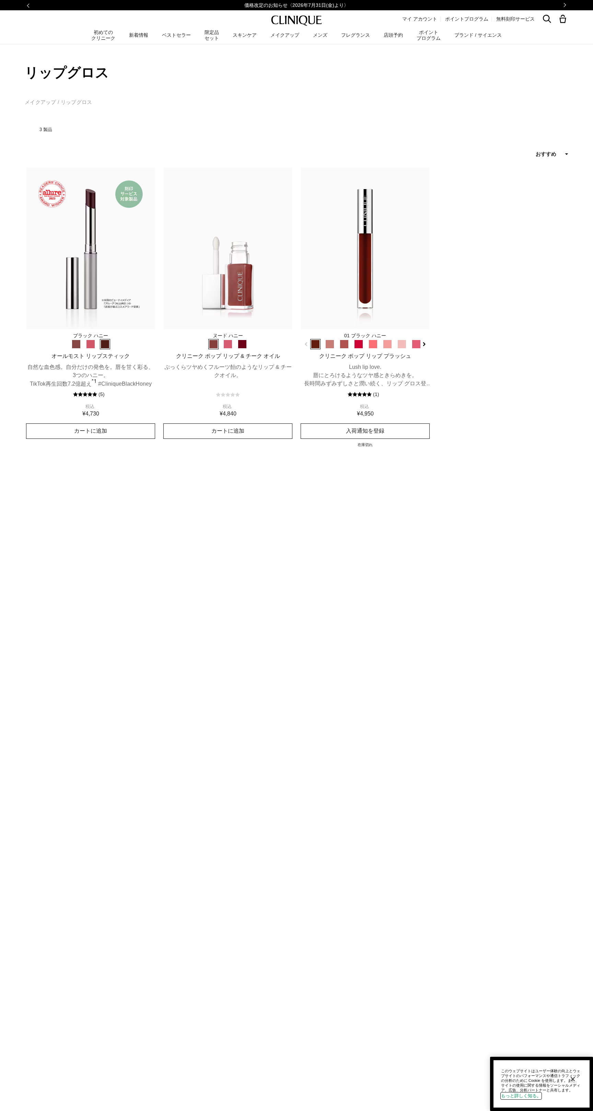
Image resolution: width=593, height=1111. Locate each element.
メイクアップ (40, 102)
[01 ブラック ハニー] (315, 344)
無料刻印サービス (515, 19)
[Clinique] (296, 20)
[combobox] (522, 154)
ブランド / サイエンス (478, 35)
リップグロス (76, 102)
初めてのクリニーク (103, 35)
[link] (90, 248)
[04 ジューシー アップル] (358, 344)
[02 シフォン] (330, 344)
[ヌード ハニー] (76, 344)
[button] (564, 19)
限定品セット (212, 35)
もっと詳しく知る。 (521, 1095)
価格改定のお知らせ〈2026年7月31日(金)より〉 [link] (296, 5)
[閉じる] (572, 1079)
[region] (541, 1084)
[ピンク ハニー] (90, 344)
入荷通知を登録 (365, 431)
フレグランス (355, 35)
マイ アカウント (419, 19)
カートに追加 (90, 431)
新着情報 (138, 35)
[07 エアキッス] (402, 344)
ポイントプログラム (466, 19)
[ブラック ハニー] (105, 344)
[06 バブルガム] (387, 344)
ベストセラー (176, 35)
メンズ (320, 35)
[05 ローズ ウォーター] (373, 344)
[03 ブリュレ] (344, 344)
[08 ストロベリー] (416, 344)
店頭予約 (393, 35)
